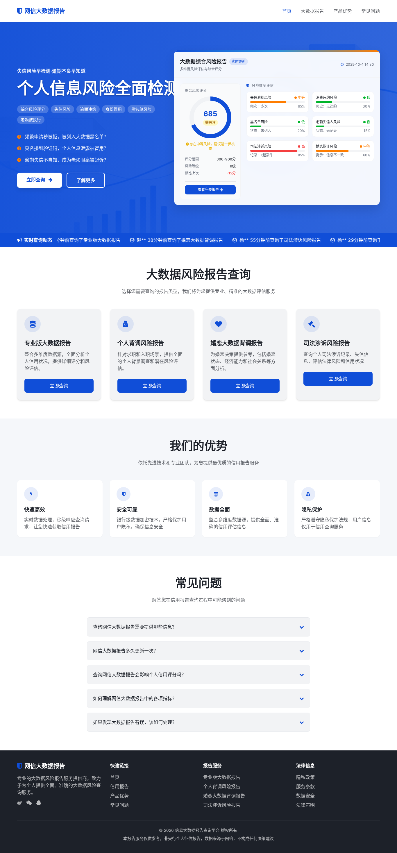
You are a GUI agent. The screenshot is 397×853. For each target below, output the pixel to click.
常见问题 (370, 11)
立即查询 (36, 180)
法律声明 (305, 805)
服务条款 (305, 786)
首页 (287, 11)
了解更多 (85, 180)
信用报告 (119, 786)
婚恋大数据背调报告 (224, 796)
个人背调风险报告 (221, 786)
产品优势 (342, 11)
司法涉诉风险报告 (221, 805)
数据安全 (305, 796)
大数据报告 (312, 11)
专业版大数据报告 (221, 777)
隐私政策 (305, 777)
